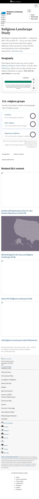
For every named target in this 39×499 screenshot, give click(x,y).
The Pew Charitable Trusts (27, 465)
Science (3, 404)
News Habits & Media (7, 412)
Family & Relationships (8, 397)
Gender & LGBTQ (6, 395)
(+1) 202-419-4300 (6, 366)
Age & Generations (7, 391)
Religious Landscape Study (15, 13)
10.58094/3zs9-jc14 (9, 351)
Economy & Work (6, 401)
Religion (3, 387)
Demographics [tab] (6, 154)
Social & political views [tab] (8, 159)
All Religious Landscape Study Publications (19, 340)
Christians (8, 115)
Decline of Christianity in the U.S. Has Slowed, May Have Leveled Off (17, 211)
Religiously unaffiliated (12, 133)
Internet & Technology (8, 408)
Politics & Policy (6, 372)
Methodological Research (9, 416)
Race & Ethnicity (6, 383)
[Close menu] (29, 10)
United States (5, 68)
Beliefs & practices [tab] (19, 154)
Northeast (12, 65)
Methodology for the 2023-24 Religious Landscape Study (17, 255)
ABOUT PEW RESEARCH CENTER (9, 457)
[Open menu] (36, 5)
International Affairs (7, 376)
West (23, 65)
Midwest (5, 65)
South (18, 65)
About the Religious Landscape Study (16, 298)
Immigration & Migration (8, 380)
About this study (17, 51)
